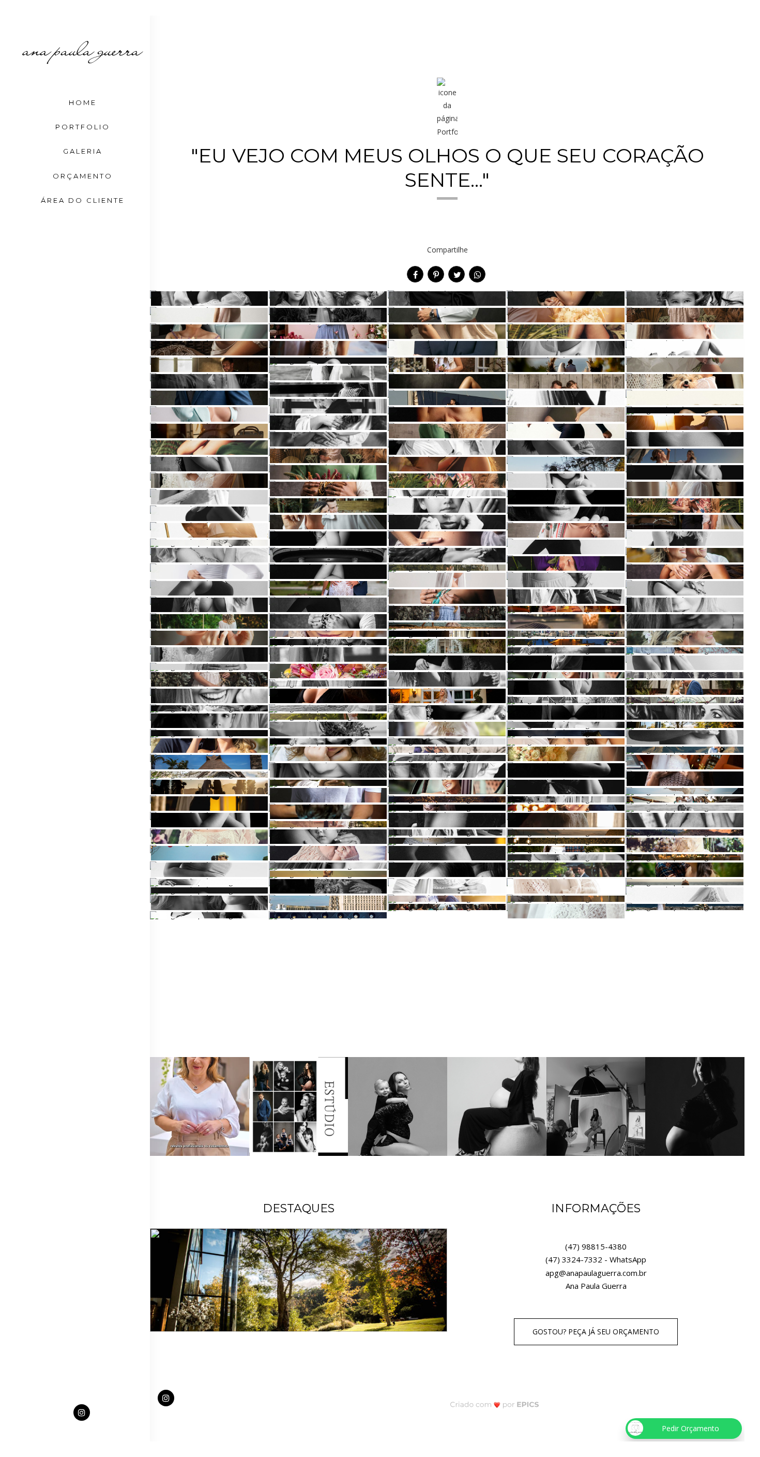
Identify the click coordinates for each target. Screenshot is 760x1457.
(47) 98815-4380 (596, 1246)
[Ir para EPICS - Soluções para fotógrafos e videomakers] (494, 1404)
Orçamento (83, 176)
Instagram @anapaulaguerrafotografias (447, 1001)
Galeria (82, 151)
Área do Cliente (83, 200)
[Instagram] (82, 1413)
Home (83, 102)
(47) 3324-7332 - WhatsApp (595, 1259)
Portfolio (82, 127)
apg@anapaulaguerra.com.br (596, 1273)
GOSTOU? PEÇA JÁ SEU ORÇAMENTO (596, 1331)
